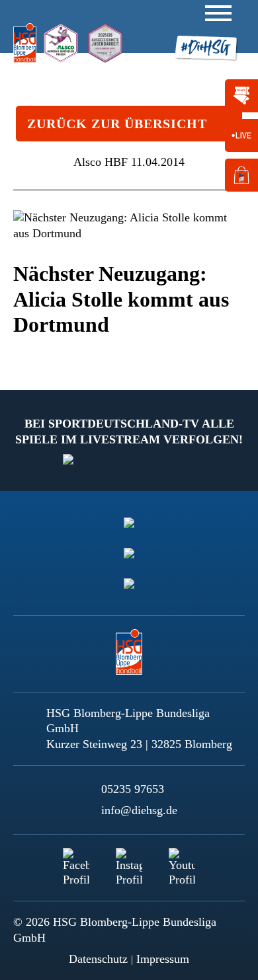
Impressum (162, 958)
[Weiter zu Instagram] (129, 861)
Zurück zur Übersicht (117, 123)
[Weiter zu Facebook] (76, 861)
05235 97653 (132, 789)
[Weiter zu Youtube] (182, 861)
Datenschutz (98, 958)
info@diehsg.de (139, 810)
